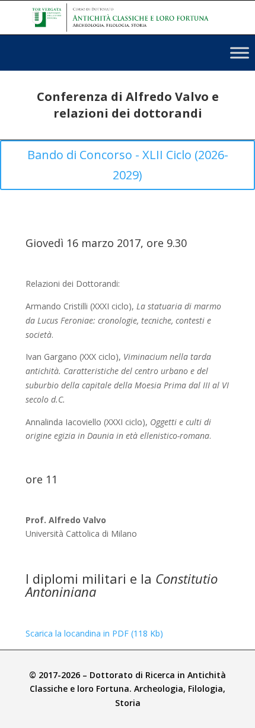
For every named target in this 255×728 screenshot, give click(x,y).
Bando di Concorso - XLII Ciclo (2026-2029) (127, 165)
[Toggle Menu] (239, 52)
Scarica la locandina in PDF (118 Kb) (94, 633)
